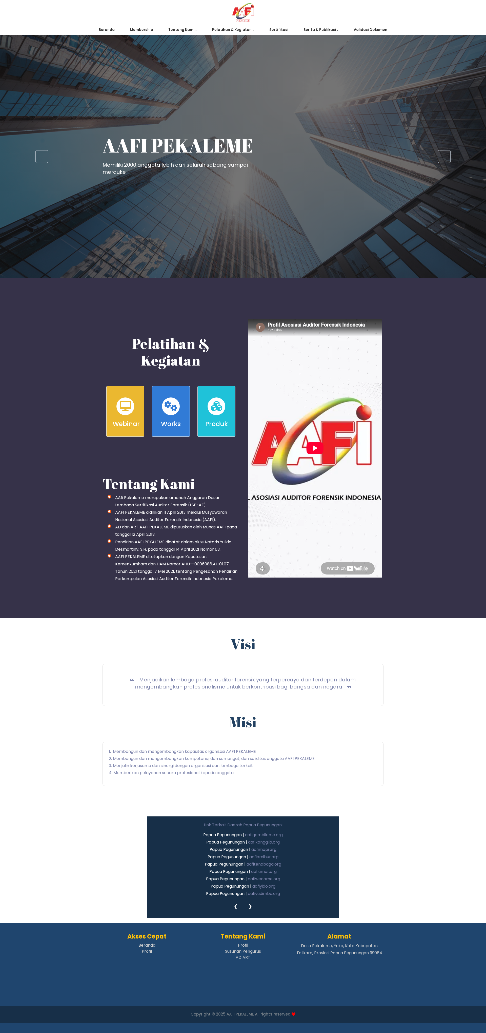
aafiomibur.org (263, 857)
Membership (141, 29)
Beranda (107, 29)
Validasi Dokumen (370, 29)
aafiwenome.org (264, 879)
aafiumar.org (264, 871)
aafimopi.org (263, 849)
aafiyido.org (263, 886)
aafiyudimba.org (264, 893)
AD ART (243, 957)
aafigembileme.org (264, 835)
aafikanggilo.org (264, 842)
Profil (147, 951)
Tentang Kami (181, 29)
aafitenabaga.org (264, 864)
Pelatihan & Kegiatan (232, 29)
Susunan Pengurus (243, 951)
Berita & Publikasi (320, 29)
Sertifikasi (278, 29)
